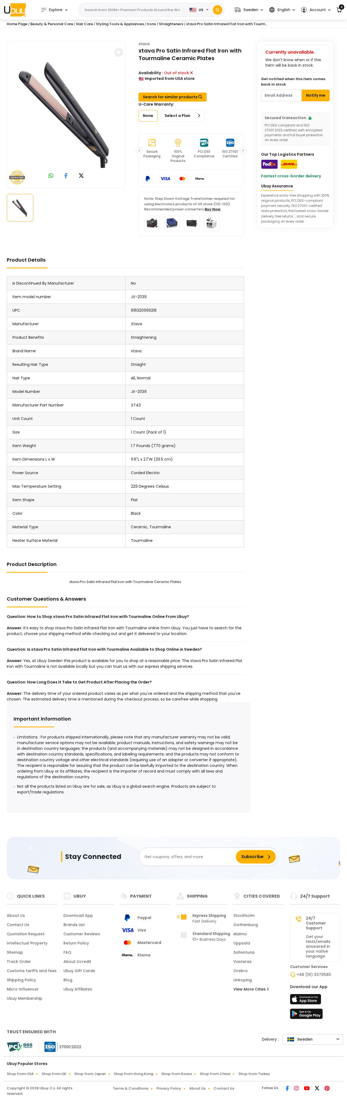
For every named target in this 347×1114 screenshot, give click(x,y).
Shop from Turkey (254, 1073)
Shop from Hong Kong (133, 1073)
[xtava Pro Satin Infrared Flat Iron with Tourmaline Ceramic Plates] (66, 114)
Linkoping (242, 980)
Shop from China (215, 1073)
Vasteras (242, 961)
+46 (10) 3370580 (314, 974)
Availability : (151, 73)
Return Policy (76, 943)
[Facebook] (288, 1089)
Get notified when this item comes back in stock (293, 81)
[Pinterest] (327, 1089)
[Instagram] (297, 1089)
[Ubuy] (15, 10)
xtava (144, 44)
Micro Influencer (23, 989)
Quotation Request (25, 934)
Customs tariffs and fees (32, 970)
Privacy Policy (168, 1088)
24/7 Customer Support (316, 923)
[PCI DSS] (19, 1047)
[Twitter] (317, 1089)
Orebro (240, 970)
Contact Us (18, 924)
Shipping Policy (21, 980)
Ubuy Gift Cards (79, 970)
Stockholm (244, 915)
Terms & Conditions (130, 1088)
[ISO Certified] (60, 1046)
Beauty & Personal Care (51, 24)
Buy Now (212, 209)
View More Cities (250, 989)
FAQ (67, 952)
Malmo (240, 934)
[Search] (217, 10)
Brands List (74, 924)
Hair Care (84, 24)
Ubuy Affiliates (77, 989)
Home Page (17, 24)
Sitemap (15, 952)
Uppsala (241, 943)
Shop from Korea (176, 1073)
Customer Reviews (81, 934)
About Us (16, 915)
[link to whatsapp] (51, 176)
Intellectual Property (27, 943)
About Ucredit (77, 961)
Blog (67, 980)
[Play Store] (306, 1015)
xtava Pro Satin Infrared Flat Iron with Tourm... (227, 24)
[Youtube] (307, 1089)
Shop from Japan (90, 1073)
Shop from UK (54, 1073)
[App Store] (306, 1001)
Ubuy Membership (24, 998)
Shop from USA (20, 1073)
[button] (248, 9)
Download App (78, 915)
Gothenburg (245, 924)
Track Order (19, 961)
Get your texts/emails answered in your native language (318, 946)
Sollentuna (244, 952)
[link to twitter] (81, 176)
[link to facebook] (66, 176)
